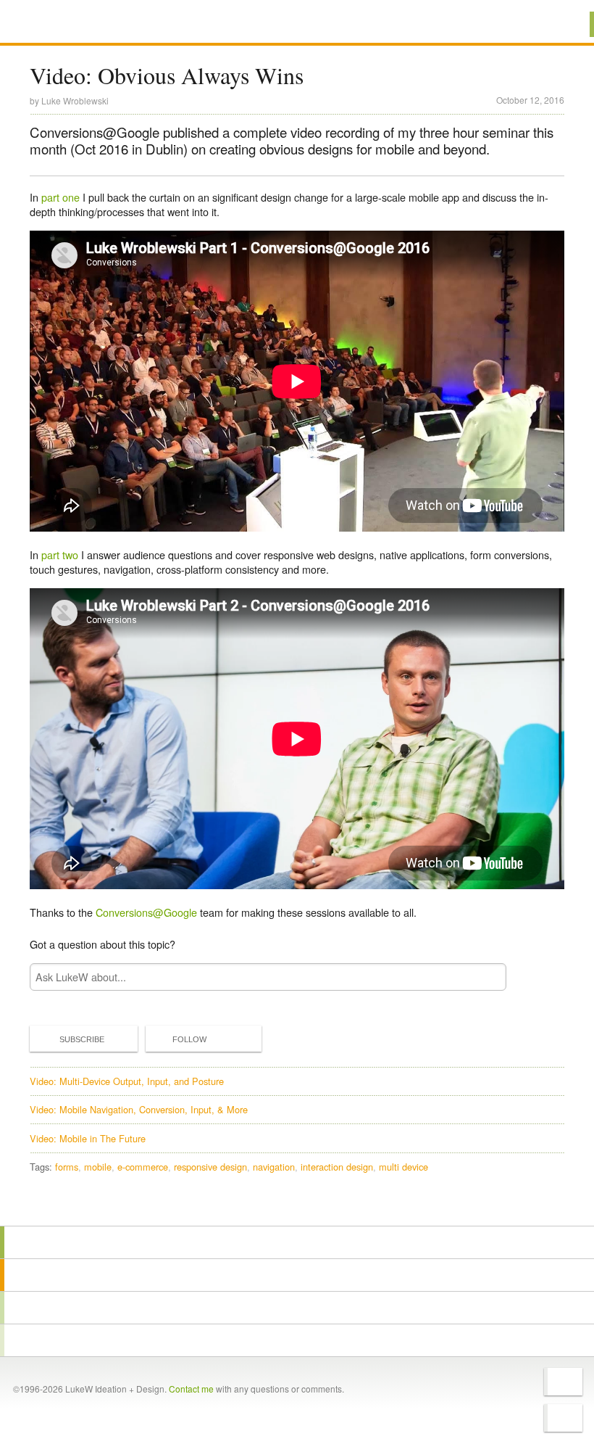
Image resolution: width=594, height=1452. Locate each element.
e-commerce (142, 1166)
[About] (297, 1242)
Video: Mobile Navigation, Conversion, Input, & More (139, 1109)
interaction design (337, 1166)
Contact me (191, 1388)
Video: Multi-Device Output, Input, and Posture (127, 1081)
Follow (189, 1039)
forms (66, 1166)
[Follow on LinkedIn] (563, 1418)
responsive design (210, 1166)
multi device (403, 1166)
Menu (564, 24)
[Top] (297, 1205)
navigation (274, 1166)
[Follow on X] (563, 1381)
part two (59, 554)
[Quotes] (297, 1275)
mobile (98, 1166)
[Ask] (297, 1340)
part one (60, 197)
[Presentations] (297, 1308)
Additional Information (82, 24)
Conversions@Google (146, 912)
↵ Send (486, 976)
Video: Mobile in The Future (88, 1138)
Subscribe (81, 1039)
